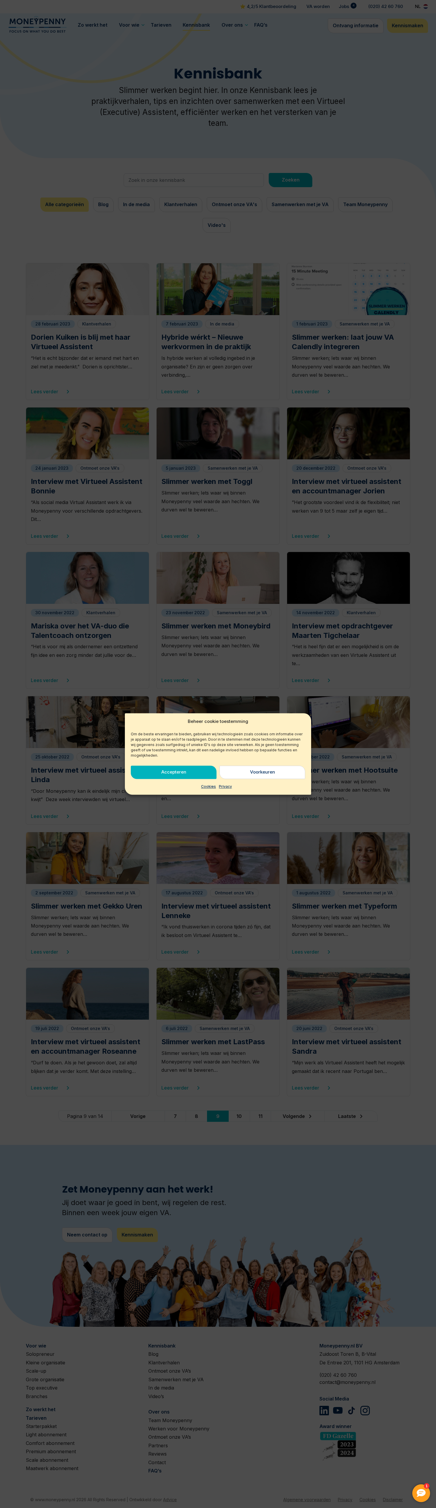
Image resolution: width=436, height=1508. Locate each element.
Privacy (225, 786)
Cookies (208, 786)
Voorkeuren (262, 772)
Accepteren (173, 772)
